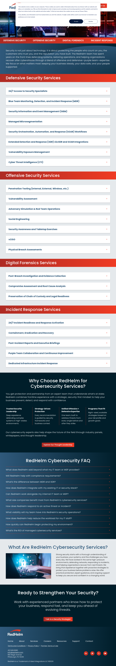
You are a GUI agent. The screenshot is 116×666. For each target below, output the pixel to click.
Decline (91, 21)
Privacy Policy (33, 646)
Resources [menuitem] (62, 641)
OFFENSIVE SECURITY (44, 40)
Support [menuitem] (76, 641)
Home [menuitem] (10, 641)
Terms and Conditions (17, 646)
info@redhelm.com (15, 652)
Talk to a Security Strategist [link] (58, 619)
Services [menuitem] (34, 641)
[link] (86, 653)
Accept (76, 21)
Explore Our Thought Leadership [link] (58, 444)
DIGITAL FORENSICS (73, 40)
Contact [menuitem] (89, 641)
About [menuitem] (21, 641)
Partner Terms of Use (49, 646)
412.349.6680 (13, 650)
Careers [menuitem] (47, 641)
